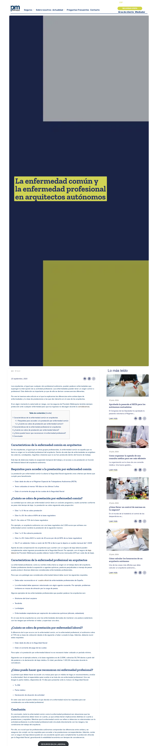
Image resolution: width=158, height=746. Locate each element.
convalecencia (83, 407)
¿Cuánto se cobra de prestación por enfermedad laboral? (35, 430)
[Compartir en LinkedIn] (89, 378)
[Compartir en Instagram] (93, 378)
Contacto (95, 10)
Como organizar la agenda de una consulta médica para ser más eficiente (127, 457)
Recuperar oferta (129, 8)
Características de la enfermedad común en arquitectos (35, 418)
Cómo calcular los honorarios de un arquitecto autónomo (125, 560)
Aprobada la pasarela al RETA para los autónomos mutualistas (127, 405)
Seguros (28, 10)
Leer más (113, 418)
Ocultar (48, 413)
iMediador (140, 12)
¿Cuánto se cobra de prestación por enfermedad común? (39, 424)
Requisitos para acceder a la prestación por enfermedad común (41, 421)
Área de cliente (126, 12)
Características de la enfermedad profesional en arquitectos (36, 427)
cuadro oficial (43, 580)
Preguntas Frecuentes (78, 10)
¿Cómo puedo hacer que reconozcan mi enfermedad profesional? (39, 433)
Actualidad (57, 10)
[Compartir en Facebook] (85, 378)
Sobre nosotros (43, 10)
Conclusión (17, 436)
